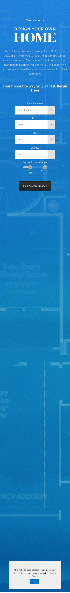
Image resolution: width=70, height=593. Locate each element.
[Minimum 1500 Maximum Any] (35, 167)
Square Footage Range (35, 162)
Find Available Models (35, 185)
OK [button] (34, 581)
